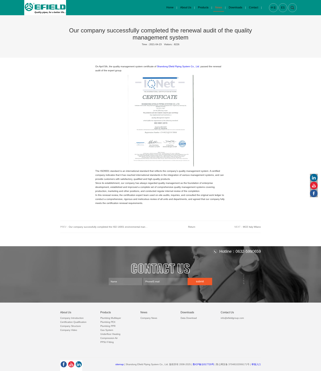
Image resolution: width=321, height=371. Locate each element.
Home (170, 7)
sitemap (119, 364)
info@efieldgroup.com (232, 318)
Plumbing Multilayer (110, 318)
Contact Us (227, 312)
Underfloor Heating (110, 334)
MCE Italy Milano (247, 226)
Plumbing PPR (108, 326)
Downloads (235, 7)
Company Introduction (72, 318)
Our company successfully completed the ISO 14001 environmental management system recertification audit (104, 226)
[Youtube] (71, 364)
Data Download (189, 318)
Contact (253, 7)
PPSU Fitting (107, 342)
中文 (273, 7)
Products (203, 7)
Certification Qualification (73, 322)
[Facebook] (64, 364)
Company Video (68, 330)
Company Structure (70, 326)
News (218, 7)
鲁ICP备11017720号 (203, 364)
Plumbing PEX (107, 322)
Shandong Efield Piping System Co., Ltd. (178, 66)
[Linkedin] (79, 364)
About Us (185, 7)
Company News (148, 318)
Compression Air (109, 338)
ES (283, 7)
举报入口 (256, 364)
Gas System (106, 330)
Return (191, 226)
